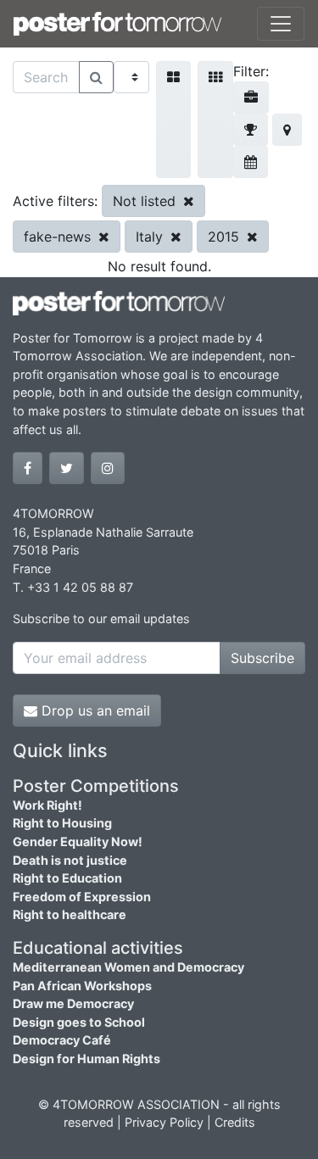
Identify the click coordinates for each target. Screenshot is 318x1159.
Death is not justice (70, 860)
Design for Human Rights (86, 1058)
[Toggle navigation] (280, 24)
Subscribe (262, 657)
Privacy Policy (164, 1122)
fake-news (59, 236)
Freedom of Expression (82, 896)
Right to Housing (62, 823)
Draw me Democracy (73, 1003)
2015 (225, 236)
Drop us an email (93, 710)
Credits (235, 1122)
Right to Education (67, 878)
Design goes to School (79, 1022)
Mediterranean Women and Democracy (128, 967)
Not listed (146, 200)
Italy (151, 236)
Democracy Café (62, 1040)
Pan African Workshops (82, 985)
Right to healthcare (69, 914)
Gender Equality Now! (77, 841)
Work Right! (47, 805)
